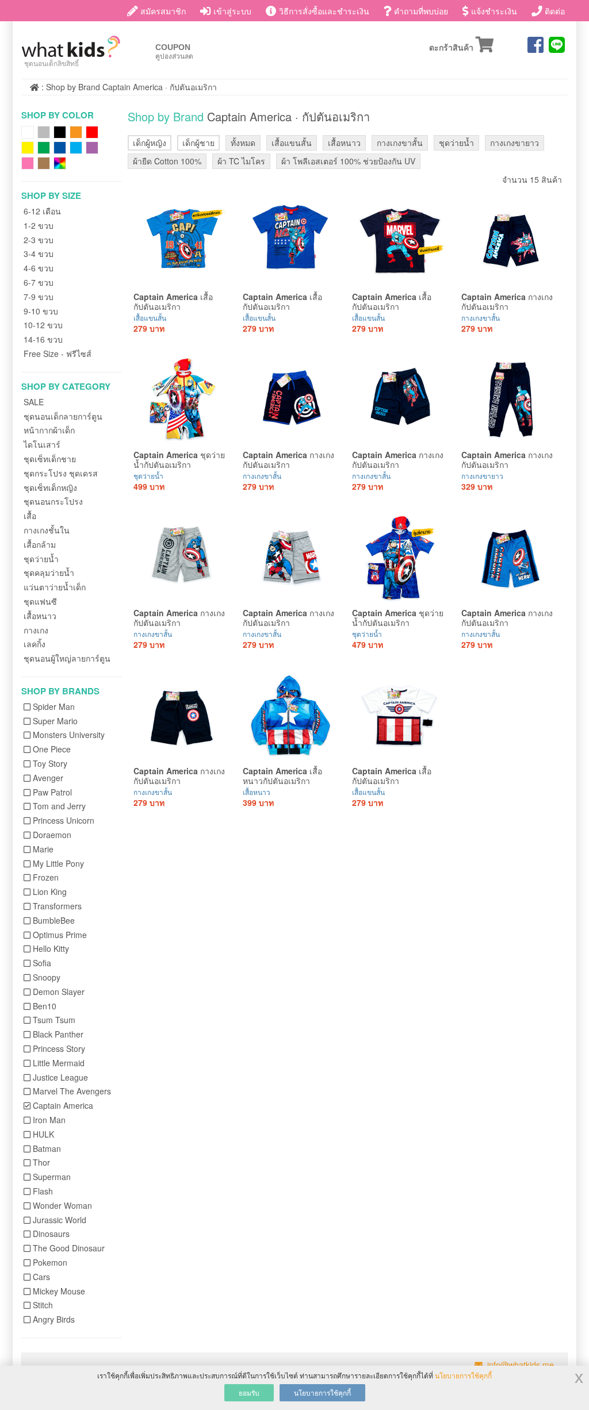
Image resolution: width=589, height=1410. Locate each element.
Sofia (42, 963)
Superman (52, 1176)
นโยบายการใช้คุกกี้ (463, 1375)
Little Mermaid (59, 1063)
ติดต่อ (553, 11)
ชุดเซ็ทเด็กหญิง (50, 487)
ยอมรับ (249, 1392)
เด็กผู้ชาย (198, 142)
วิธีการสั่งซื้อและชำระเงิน (323, 11)
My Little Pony (58, 863)
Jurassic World (59, 1219)
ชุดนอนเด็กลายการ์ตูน (63, 416)
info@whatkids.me (520, 1364)
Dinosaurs (51, 1233)
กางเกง (36, 630)
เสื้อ (30, 515)
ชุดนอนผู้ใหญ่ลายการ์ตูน (67, 658)
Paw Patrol (52, 792)
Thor (41, 1162)
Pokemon (50, 1262)
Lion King (50, 891)
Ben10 (44, 1006)
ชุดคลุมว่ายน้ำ (49, 572)
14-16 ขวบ (43, 339)
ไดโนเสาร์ (42, 444)
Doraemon (52, 834)
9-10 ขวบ (41, 311)
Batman (47, 1148)
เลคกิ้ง (34, 644)
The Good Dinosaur (69, 1248)
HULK (43, 1134)
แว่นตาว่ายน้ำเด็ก (55, 587)
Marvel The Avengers (72, 1091)
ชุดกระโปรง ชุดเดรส (61, 473)
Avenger (48, 777)
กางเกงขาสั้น (400, 142)
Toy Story (50, 763)
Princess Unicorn (63, 820)
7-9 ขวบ (38, 296)
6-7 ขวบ (38, 282)
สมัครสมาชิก (162, 11)
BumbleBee (54, 920)
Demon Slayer (59, 991)
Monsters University (69, 734)
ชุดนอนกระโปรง (53, 501)
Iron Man (49, 1119)
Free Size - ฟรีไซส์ (57, 353)
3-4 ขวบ (38, 253)
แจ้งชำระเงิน (493, 11)
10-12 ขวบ (43, 325)
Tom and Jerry (59, 806)
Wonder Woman (62, 1205)
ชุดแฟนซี (40, 601)
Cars (41, 1276)
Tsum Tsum (54, 1019)
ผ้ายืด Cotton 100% (167, 161)
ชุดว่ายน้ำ (41, 558)
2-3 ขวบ (38, 239)
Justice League (60, 1077)
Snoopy (46, 977)
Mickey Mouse (59, 1291)
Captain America (63, 1105)
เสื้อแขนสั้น (291, 142)
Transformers (57, 906)
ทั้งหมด (243, 142)
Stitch (43, 1305)
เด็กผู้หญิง (149, 142)
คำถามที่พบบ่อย (420, 11)
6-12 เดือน (42, 211)
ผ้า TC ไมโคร (241, 161)
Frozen (46, 877)
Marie (43, 849)
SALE (34, 402)
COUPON (174, 51)
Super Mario (55, 721)
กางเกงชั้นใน (47, 530)
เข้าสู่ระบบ (231, 11)
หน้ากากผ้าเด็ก (49, 430)
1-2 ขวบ (38, 225)
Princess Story (59, 1048)
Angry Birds (54, 1319)
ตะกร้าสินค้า (452, 48)
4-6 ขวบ (38, 268)
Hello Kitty (51, 948)
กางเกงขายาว (514, 142)
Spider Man (54, 706)
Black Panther (58, 1034)
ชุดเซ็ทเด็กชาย (50, 458)
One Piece (52, 749)
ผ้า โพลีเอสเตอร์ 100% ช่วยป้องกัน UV (348, 161)
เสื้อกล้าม (40, 544)
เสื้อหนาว (40, 615)
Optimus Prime (60, 934)
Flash (43, 1191)
